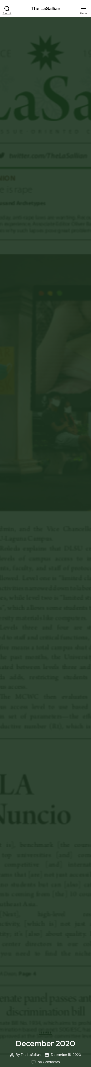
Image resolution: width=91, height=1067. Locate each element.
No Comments (49, 1062)
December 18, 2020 (66, 1055)
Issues (45, 1032)
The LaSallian (45, 8)
